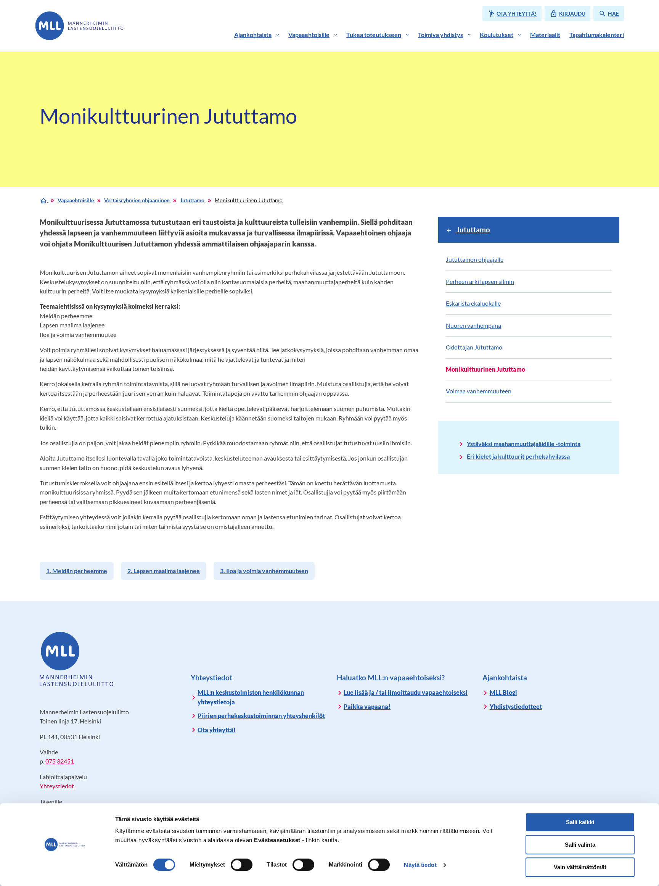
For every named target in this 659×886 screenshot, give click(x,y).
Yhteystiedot (57, 785)
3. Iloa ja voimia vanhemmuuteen (264, 570)
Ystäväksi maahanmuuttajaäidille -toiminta (523, 443)
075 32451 (59, 761)
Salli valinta (580, 844)
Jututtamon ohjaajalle (474, 259)
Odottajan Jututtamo (474, 347)
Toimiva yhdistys (440, 34)
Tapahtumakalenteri (596, 34)
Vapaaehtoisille (309, 34)
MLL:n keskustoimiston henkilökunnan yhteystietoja (251, 697)
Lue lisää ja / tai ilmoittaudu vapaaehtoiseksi (406, 692)
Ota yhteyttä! (217, 729)
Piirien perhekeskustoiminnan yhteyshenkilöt (261, 715)
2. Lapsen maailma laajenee (163, 570)
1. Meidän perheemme (76, 570)
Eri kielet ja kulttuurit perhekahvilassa (518, 456)
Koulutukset (496, 34)
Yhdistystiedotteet (516, 706)
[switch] (241, 865)
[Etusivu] (44, 200)
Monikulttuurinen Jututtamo (249, 200)
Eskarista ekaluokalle (473, 303)
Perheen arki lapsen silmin (480, 281)
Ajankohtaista (253, 34)
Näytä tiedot (420, 865)
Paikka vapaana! (367, 706)
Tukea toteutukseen (373, 34)
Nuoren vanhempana (473, 325)
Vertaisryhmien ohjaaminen (137, 200)
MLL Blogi (503, 692)
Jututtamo (193, 200)
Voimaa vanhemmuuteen (478, 391)
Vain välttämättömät (580, 867)
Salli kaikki (580, 822)
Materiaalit (545, 34)
